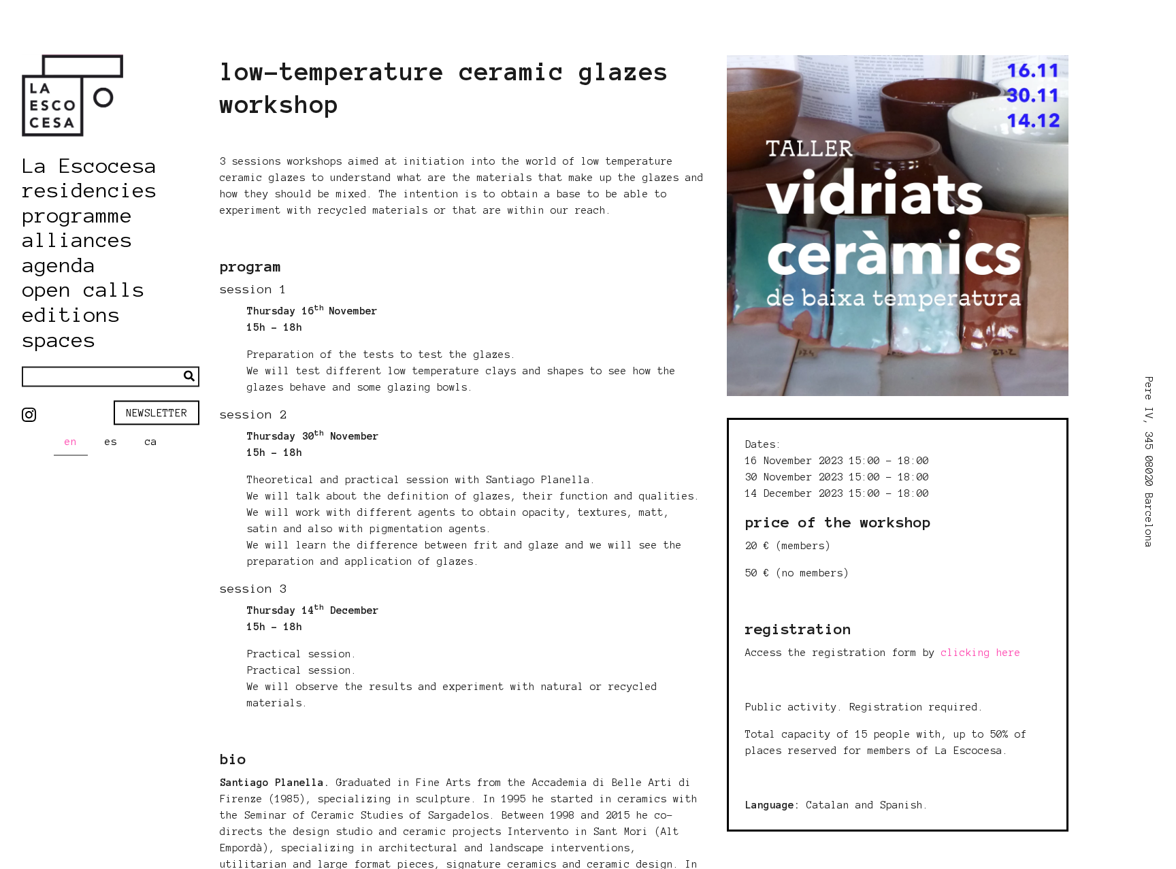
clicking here (981, 652)
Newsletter (156, 412)
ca (151, 441)
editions (71, 315)
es (111, 441)
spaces (59, 339)
